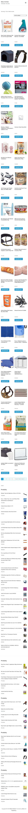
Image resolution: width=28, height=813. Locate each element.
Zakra (23, 808)
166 (22, 479)
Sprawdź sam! (5, 45)
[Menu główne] (25, 3)
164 (16, 479)
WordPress (13, 810)
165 (19, 479)
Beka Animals (5, 2)
